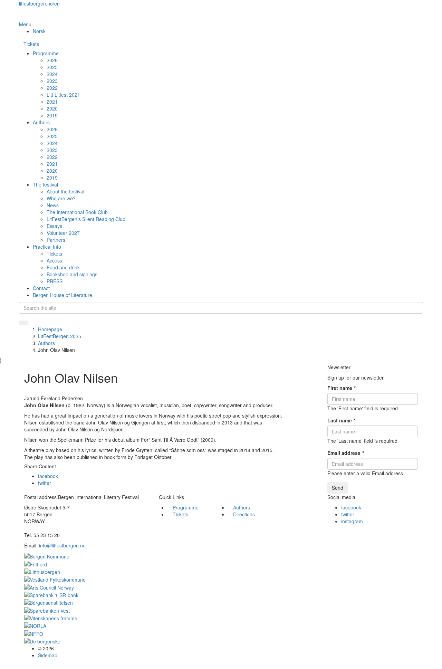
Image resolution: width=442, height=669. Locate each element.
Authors (41, 122)
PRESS (55, 281)
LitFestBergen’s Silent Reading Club (86, 219)
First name (341, 387)
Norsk (39, 31)
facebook (48, 475)
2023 (52, 80)
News (53, 205)
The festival (45, 184)
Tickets (31, 43)
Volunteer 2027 (63, 232)
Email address (345, 452)
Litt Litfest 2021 (63, 94)
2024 (52, 73)
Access (54, 260)
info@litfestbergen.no (62, 545)
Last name (341, 420)
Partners (56, 239)
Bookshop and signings (72, 274)
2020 (52, 108)
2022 (52, 87)
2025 (52, 67)
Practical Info (47, 246)
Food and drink (63, 267)
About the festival (65, 191)
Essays (54, 225)
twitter (44, 482)
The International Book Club (77, 212)
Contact (41, 288)
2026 (52, 60)
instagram (352, 521)
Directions (244, 514)
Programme (46, 53)
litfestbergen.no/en (39, 3)
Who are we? (61, 198)
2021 (52, 101)
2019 (52, 115)
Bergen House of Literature (62, 295)
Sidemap (47, 655)
